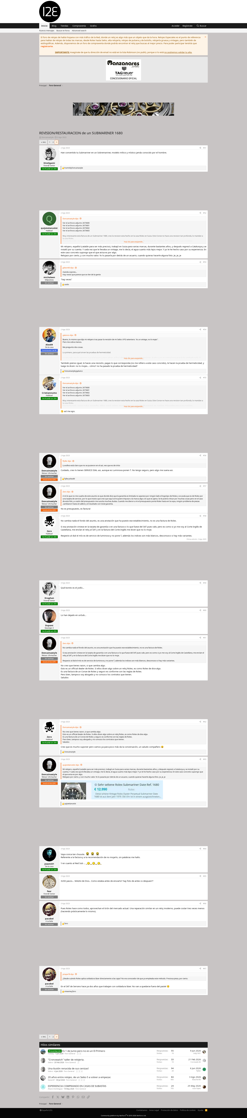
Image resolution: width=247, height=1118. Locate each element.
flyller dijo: (67, 461)
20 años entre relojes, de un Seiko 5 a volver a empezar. (79, 1077)
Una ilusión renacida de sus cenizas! (68, 1068)
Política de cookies (188, 1110)
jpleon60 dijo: (68, 267)
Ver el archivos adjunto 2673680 (76, 223)
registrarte (47, 46)
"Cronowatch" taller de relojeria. (66, 1059)
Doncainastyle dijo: (71, 218)
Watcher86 (196, 1079)
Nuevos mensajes (46, 30)
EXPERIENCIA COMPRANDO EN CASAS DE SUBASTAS (77, 1086)
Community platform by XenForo (123, 1115)
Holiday (51, 1053)
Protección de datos (169, 1110)
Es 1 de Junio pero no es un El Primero (83, 1051)
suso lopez (196, 1088)
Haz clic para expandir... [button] (134, 241)
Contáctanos (141, 1110)
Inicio (44, 25)
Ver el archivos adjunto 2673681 (76, 225)
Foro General (70, 1053)
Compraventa (79, 25)
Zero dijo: (66, 491)
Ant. (44, 142)
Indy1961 (197, 1053)
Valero (50, 1062)
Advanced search (79, 30)
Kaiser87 (51, 1080)
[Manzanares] (123, 70)
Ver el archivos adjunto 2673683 (76, 230)
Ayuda (200, 1110)
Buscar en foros (63, 30)
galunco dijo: (68, 335)
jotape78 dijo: (68, 974)
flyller (198, 1071)
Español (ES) (47, 1110)
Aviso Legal (154, 1110)
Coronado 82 (196, 1062)
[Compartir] (200, 148)
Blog (54, 25)
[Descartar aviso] (205, 37)
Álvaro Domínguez (55, 1089)
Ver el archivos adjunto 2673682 (76, 228)
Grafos (93, 25)
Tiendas (64, 25)
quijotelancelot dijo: (71, 765)
